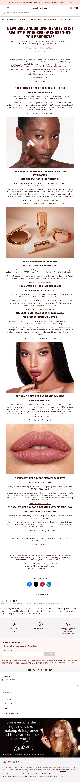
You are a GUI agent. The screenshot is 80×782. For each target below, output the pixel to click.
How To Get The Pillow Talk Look (40, 569)
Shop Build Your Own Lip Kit (40, 420)
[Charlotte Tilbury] (40, 8)
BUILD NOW (40, 81)
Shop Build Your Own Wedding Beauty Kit (40, 282)
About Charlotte (7, 692)
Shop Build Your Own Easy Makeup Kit (40, 309)
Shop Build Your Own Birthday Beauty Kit (40, 338)
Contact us (63, 771)
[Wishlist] (7, 8)
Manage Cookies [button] (53, 774)
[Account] (71, 8)
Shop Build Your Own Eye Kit (40, 504)
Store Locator (6, 689)
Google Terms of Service (52, 776)
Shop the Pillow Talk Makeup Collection (40, 566)
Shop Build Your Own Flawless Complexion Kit (40, 200)
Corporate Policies (41, 774)
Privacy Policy (15, 663)
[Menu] (2, 8)
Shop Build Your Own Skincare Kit (40, 113)
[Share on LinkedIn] (48, 584)
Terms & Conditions (28, 774)
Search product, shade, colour (17, 13)
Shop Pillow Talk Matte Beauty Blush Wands (40, 563)
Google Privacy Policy (35, 776)
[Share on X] (36, 584)
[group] (14, 627)
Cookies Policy (7, 703)
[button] (4, 13)
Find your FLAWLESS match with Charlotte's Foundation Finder (40, 203)
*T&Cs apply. (5, 661)
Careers (4, 696)
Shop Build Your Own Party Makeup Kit (40, 530)
